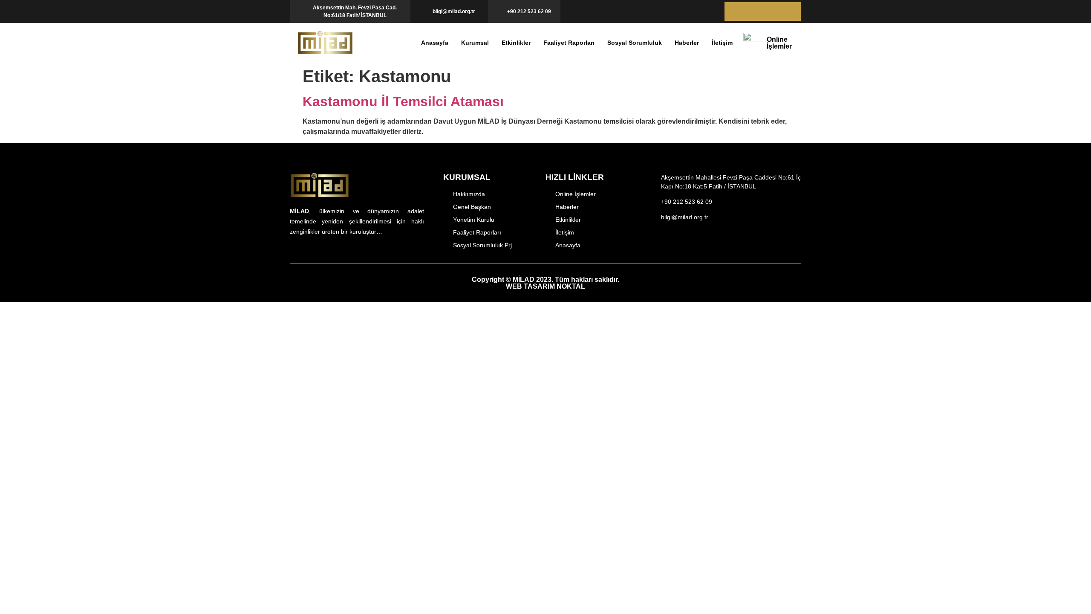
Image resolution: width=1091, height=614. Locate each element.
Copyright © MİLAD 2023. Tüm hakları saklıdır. (545, 283)
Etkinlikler (516, 42)
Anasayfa (434, 42)
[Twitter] (753, 11)
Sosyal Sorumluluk (634, 42)
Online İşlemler (779, 43)
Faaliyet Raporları (569, 42)
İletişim (722, 42)
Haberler (687, 42)
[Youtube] (771, 11)
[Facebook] (735, 11)
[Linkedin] (790, 11)
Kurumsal (475, 42)
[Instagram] (668, 245)
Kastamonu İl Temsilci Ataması (403, 101)
